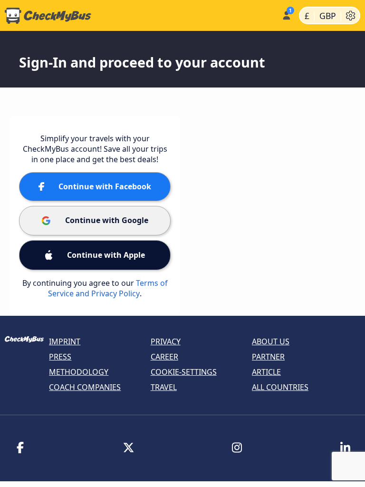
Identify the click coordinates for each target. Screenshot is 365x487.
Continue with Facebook (104, 186)
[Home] (139, 15)
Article (266, 372)
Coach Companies (85, 387)
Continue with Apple (106, 255)
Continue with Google (106, 220)
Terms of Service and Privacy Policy (108, 288)
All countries (280, 387)
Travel (164, 387)
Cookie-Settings (184, 372)
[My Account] (286, 14)
